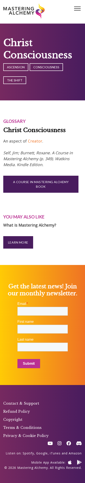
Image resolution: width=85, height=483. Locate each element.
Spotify (28, 453)
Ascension (16, 67)
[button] (77, 9)
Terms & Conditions (22, 427)
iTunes (55, 453)
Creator (35, 141)
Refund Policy (16, 411)
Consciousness (46, 67)
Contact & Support (21, 403)
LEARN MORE (18, 242)
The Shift (14, 80)
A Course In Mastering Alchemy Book (41, 184)
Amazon (75, 453)
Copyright (12, 419)
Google (42, 453)
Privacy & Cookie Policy (26, 435)
